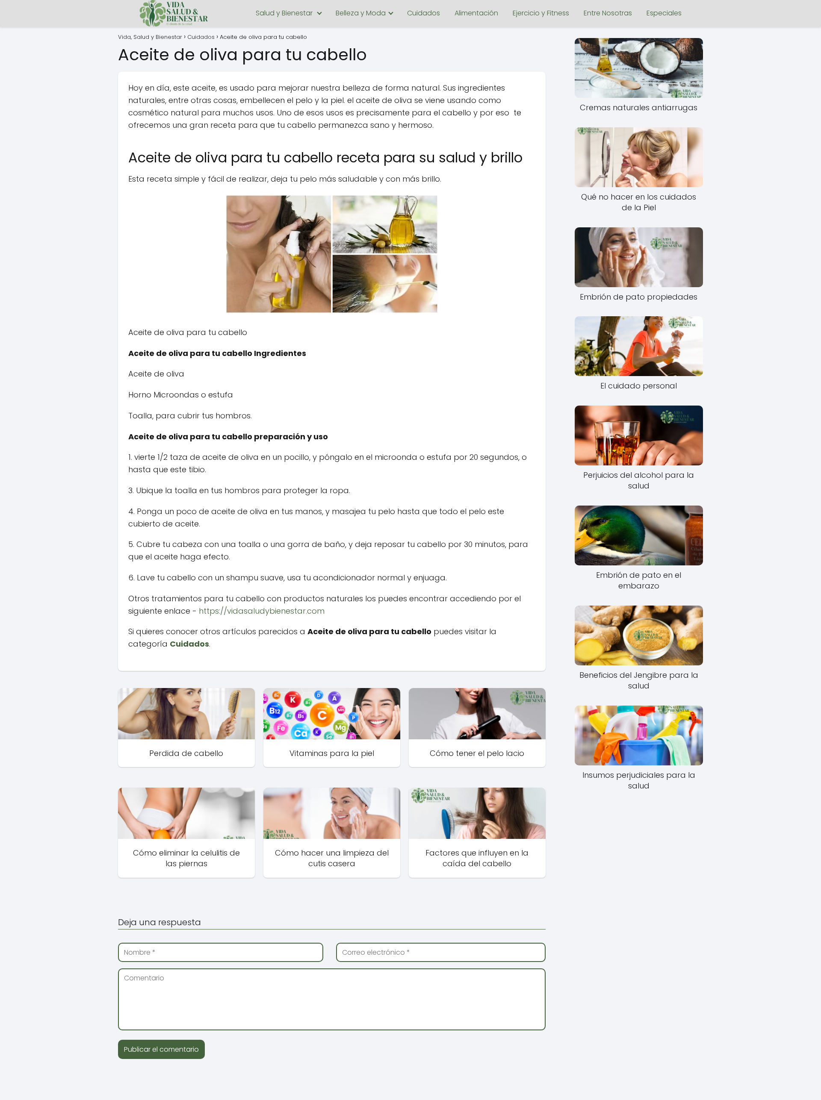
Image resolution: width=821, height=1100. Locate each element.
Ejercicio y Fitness (541, 13)
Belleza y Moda (361, 13)
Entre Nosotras (608, 13)
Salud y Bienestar (284, 13)
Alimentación (476, 13)
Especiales (664, 13)
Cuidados (423, 13)
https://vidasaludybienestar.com (262, 611)
